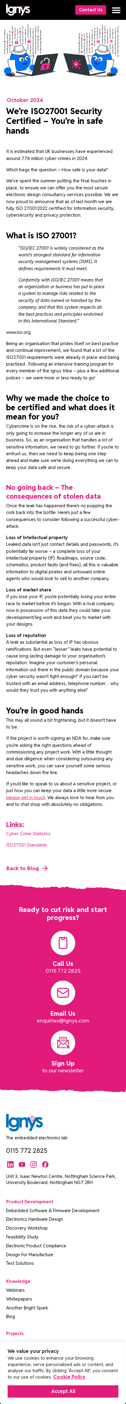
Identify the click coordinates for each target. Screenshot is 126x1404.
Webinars (15, 1290)
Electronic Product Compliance (36, 1246)
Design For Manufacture (29, 1254)
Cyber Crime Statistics (28, 833)
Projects (15, 1333)
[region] (63, 1372)
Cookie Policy (69, 1377)
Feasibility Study (22, 1237)
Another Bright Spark (27, 1308)
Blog (10, 1316)
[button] (116, 10)
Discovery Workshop (27, 1228)
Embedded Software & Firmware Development (52, 1210)
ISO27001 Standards (26, 845)
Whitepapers (19, 1299)
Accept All (63, 1391)
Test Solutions (20, 1263)
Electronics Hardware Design (34, 1219)
